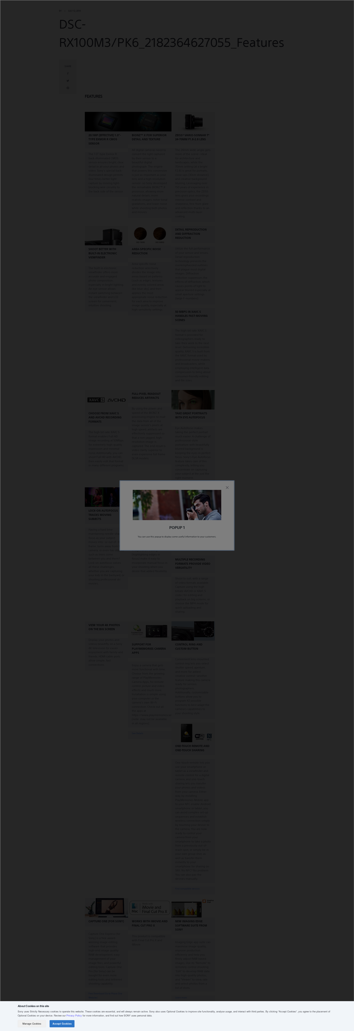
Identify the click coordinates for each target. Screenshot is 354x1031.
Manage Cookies (31, 1023)
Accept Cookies (62, 1023)
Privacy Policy (74, 1015)
